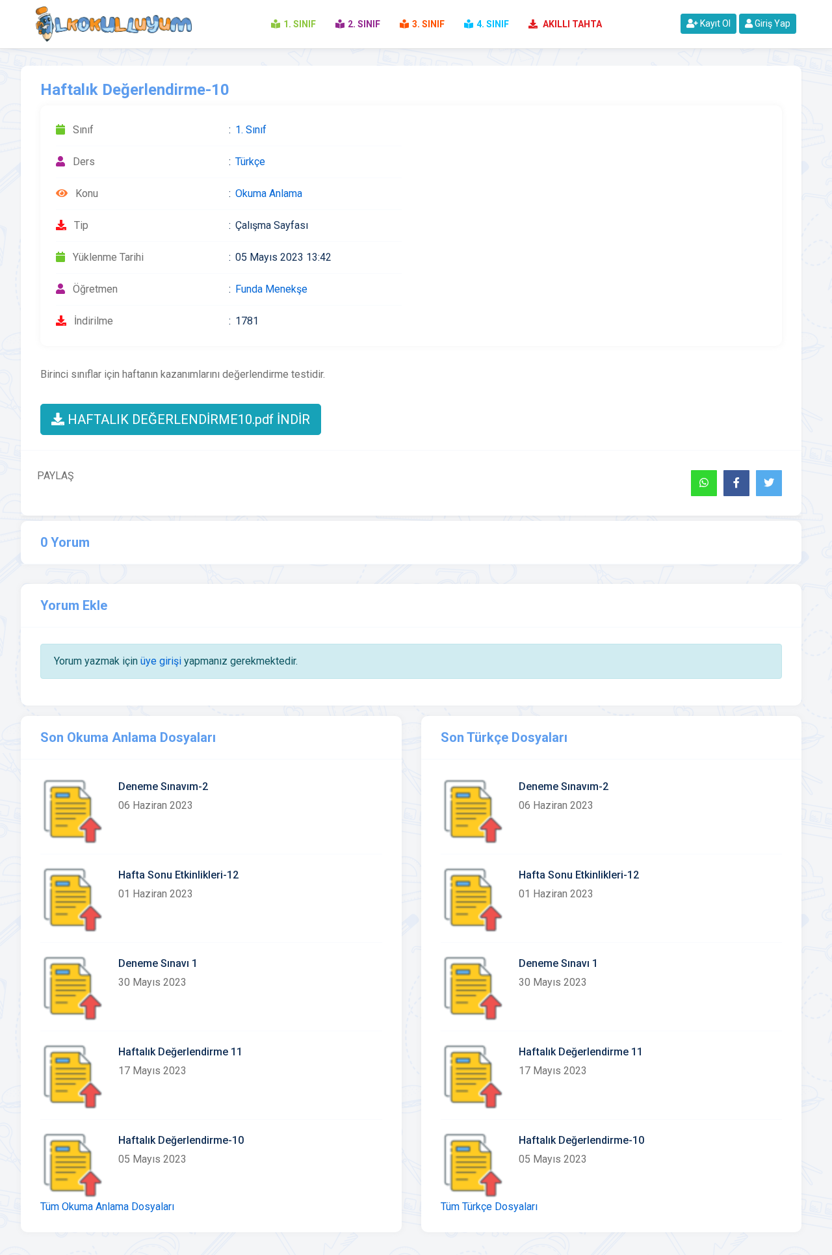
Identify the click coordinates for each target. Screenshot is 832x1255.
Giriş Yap (771, 23)
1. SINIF (299, 24)
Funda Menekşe (271, 289)
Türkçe (250, 161)
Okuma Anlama (268, 193)
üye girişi (160, 661)
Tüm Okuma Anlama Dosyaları (107, 1206)
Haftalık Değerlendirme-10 (181, 1140)
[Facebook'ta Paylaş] (736, 483)
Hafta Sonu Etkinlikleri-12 (178, 875)
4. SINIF (492, 24)
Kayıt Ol (714, 23)
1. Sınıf (250, 130)
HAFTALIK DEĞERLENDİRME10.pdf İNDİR (187, 419)
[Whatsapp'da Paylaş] (704, 483)
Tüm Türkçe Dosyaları (489, 1206)
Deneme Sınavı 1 (158, 963)
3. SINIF (428, 24)
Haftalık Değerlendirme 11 (180, 1052)
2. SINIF (364, 24)
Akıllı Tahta (571, 24)
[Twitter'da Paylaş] (769, 483)
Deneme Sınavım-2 (163, 786)
